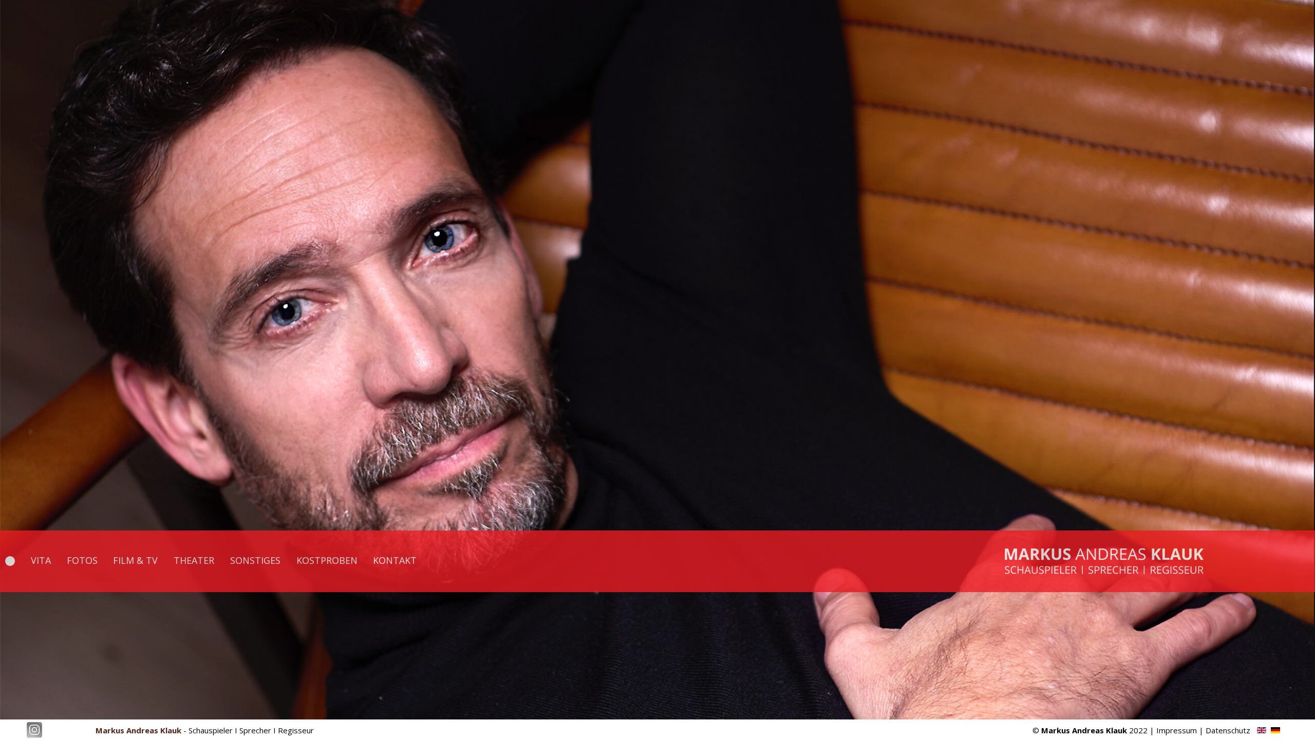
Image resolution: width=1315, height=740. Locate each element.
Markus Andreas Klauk (138, 730)
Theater (194, 560)
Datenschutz (1228, 730)
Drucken (1184, 24)
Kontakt (395, 560)
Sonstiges (255, 560)
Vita (41, 560)
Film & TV (135, 560)
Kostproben (327, 560)
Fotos (82, 560)
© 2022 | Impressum (1114, 730)
